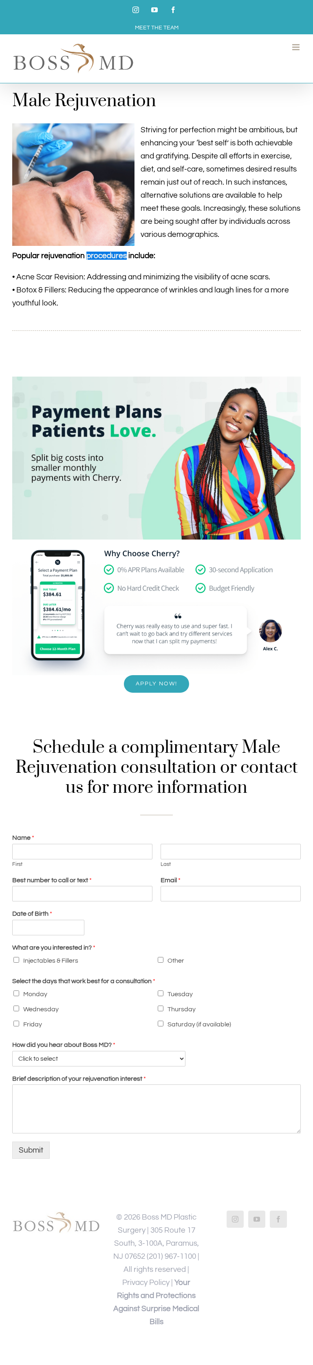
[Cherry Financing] (156, 380)
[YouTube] (256, 1219)
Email (171, 880)
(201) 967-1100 (171, 1256)
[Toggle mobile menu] (296, 47)
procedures (106, 256)
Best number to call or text (52, 880)
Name (23, 837)
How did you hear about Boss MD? (63, 1045)
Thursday (182, 1009)
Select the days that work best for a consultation (83, 981)
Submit (31, 1150)
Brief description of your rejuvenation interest (79, 1078)
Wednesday (41, 1009)
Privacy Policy (146, 1282)
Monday (35, 994)
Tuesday (180, 994)
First (17, 864)
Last (166, 864)
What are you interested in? (53, 947)
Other (176, 960)
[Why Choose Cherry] (156, 543)
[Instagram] (235, 1219)
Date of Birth (32, 913)
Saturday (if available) (199, 1024)
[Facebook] (278, 1219)
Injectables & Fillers (50, 960)
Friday (32, 1024)
